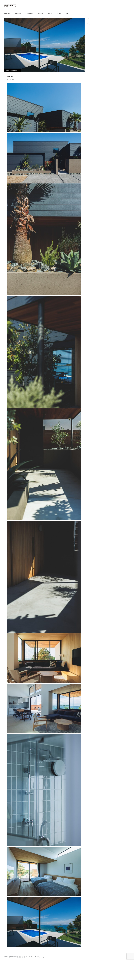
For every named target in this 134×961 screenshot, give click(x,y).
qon (88, 19)
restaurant (7, 13)
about (59, 13)
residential (18, 13)
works (15, 70)
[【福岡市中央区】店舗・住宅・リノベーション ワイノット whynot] (10, 7)
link (67, 13)
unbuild (50, 13)
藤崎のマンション (88, 23)
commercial (29, 13)
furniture (40, 13)
